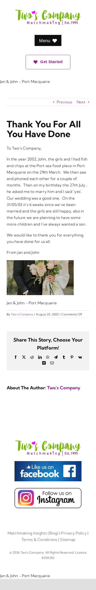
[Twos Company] (48, 441)
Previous (64, 102)
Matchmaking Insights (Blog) (33, 533)
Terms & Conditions (39, 539)
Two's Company (22, 314)
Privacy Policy (74, 533)
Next (81, 102)
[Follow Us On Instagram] (48, 490)
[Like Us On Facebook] (48, 463)
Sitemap (67, 539)
